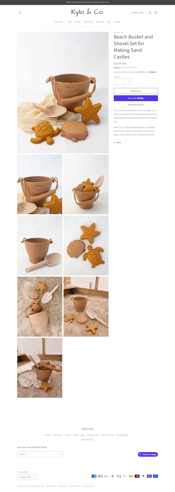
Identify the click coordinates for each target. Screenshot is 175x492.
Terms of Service (107, 435)
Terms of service (75, 486)
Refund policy (122, 435)
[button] (20, 12)
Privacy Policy (92, 435)
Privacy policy (63, 486)
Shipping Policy (87, 439)
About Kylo (57, 435)
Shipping (117, 67)
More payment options (136, 104)
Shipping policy (89, 486)
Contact (68, 435)
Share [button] (118, 142)
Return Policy (79, 435)
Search (48, 435)
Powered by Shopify (37, 486)
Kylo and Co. (26, 486)
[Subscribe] (60, 454)
